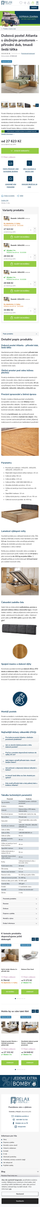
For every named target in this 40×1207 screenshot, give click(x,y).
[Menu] (37, 2)
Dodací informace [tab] (9, 923)
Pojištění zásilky (8, 1165)
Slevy (5, 1139)
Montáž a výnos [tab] (8, 918)
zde (10, 1189)
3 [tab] (19, 998)
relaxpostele (22, 1127)
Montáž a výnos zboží (10, 1145)
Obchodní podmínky (9, 1157)
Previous (33, 939)
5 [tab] (22, 998)
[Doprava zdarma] (10, 955)
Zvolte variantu (21, 151)
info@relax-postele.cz (22, 1116)
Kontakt (5, 1151)
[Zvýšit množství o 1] (34, 228)
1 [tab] (15, 998)
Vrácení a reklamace (9, 1148)
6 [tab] (24, 998)
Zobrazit (30, 992)
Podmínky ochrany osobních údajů (14, 1160)
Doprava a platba (8, 1142)
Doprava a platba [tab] (8, 913)
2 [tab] (17, 998)
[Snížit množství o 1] (34, 231)
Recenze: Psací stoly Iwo (9, 1176)
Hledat (34, 8)
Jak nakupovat (7, 1162)
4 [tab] (20, 998)
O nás (5, 1154)
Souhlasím (20, 1201)
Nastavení (20, 1194)
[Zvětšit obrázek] (6, 218)
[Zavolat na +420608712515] (25, 3)
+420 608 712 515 (22, 1120)
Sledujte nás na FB (21, 1123)
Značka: (4, 201)
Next (37, 939)
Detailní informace (7, 134)
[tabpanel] (10, 969)
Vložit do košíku (21, 237)
